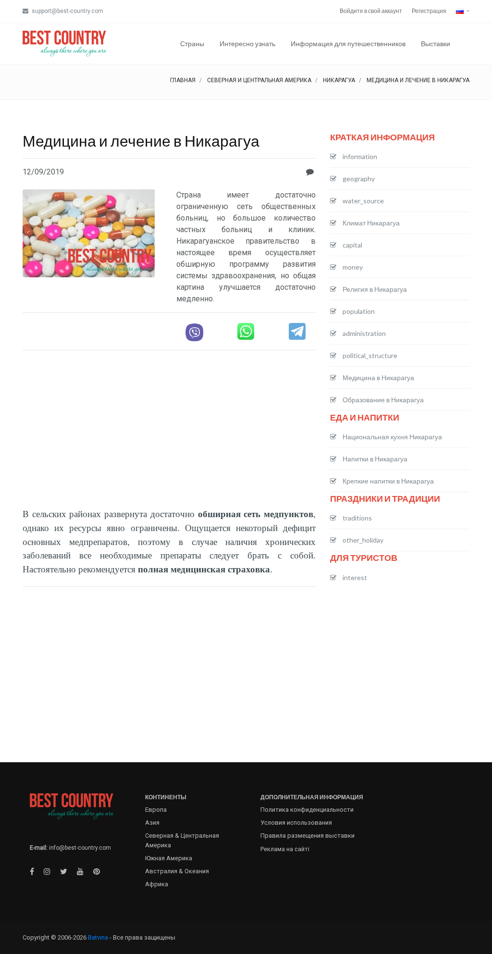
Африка (156, 884)
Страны (192, 43)
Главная (183, 80)
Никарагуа (339, 80)
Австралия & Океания (177, 871)
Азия (152, 822)
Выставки (435, 43)
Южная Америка (168, 858)
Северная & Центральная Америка (182, 840)
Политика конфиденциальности (307, 809)
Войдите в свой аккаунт (371, 10)
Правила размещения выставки (307, 835)
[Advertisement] (169, 425)
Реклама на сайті (284, 849)
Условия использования (296, 822)
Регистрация (429, 10)
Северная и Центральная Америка (259, 80)
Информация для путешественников (348, 43)
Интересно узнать (247, 43)
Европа (156, 809)
